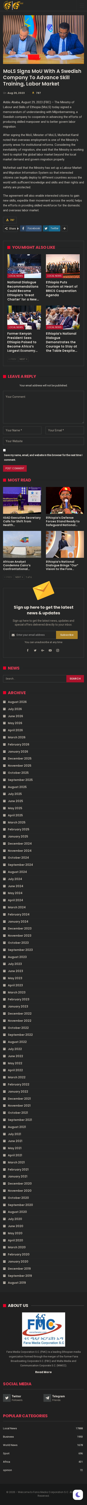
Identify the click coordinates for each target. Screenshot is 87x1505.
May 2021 (14, 1148)
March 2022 (16, 1077)
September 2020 (20, 1205)
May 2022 (15, 1063)
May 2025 (15, 808)
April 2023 (15, 985)
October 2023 (18, 943)
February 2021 (18, 1169)
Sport (6, 1453)
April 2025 (15, 815)
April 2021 (15, 1155)
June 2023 (15, 971)
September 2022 (20, 1035)
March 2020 (17, 1247)
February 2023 (18, 999)
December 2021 (19, 1099)
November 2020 (20, 1191)
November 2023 (19, 936)
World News (10, 1445)
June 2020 (15, 1226)
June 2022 (15, 1056)
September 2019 (20, 1276)
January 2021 (17, 1176)
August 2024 (17, 872)
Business (8, 1436)
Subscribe (66, 635)
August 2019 (17, 1283)
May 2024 (15, 893)
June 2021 (15, 1141)
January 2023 (18, 1006)
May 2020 (15, 1233)
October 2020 (18, 1198)
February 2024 (19, 914)
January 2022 (18, 1092)
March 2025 (16, 822)
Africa (6, 1461)
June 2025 (15, 801)
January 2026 (18, 752)
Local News (16, 275)
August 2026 (17, 702)
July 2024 (15, 879)
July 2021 (14, 1134)
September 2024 (20, 865)
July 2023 (15, 964)
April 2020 (15, 1240)
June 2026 (15, 716)
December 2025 (20, 758)
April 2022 (15, 1070)
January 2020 (18, 1261)
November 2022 (19, 1021)
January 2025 (18, 836)
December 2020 (20, 1184)
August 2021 (17, 1127)
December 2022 (20, 1014)
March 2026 (16, 737)
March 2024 (17, 907)
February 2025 (18, 829)
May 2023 (15, 978)
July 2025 (15, 794)
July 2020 (15, 1219)
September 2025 (20, 780)
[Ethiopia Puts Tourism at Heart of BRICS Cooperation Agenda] (63, 266)
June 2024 (15, 886)
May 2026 (15, 723)
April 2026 (15, 730)
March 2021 (16, 1162)
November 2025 (19, 766)
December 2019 (19, 1269)
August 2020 (17, 1212)
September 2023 (20, 950)
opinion (7, 1470)
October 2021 (18, 1113)
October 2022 (18, 1028)
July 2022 (15, 1049)
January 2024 (18, 922)
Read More (43, 1372)
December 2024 (20, 844)
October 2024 (18, 858)
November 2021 (19, 1106)
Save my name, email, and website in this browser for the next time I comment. (43, 457)
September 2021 (20, 1120)
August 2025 (17, 787)
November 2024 (20, 851)
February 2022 (18, 1084)
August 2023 (17, 957)
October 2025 (18, 773)
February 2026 (18, 744)
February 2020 (19, 1254)
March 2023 (16, 992)
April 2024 (15, 900)
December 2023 (20, 928)
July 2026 (15, 709)
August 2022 (17, 1042)
